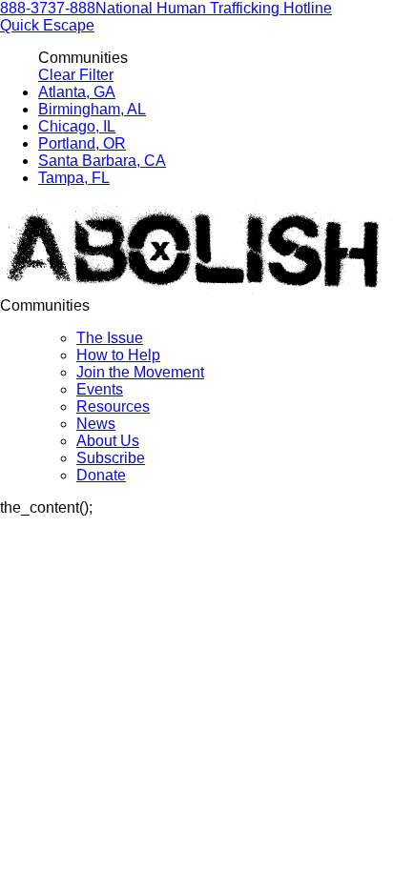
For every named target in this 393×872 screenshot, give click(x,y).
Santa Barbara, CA (102, 160)
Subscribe (110, 458)
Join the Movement (140, 372)
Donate (101, 475)
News (95, 424)
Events (99, 389)
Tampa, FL (74, 178)
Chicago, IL (76, 126)
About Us (107, 441)
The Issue (109, 338)
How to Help (118, 355)
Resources (113, 406)
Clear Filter (76, 75)
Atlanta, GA (76, 92)
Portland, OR (82, 143)
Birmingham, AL (92, 109)
